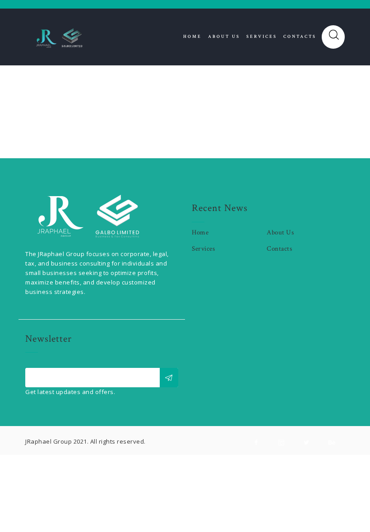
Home (200, 232)
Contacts (279, 248)
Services (203, 248)
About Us (280, 232)
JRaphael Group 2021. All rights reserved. (85, 441)
